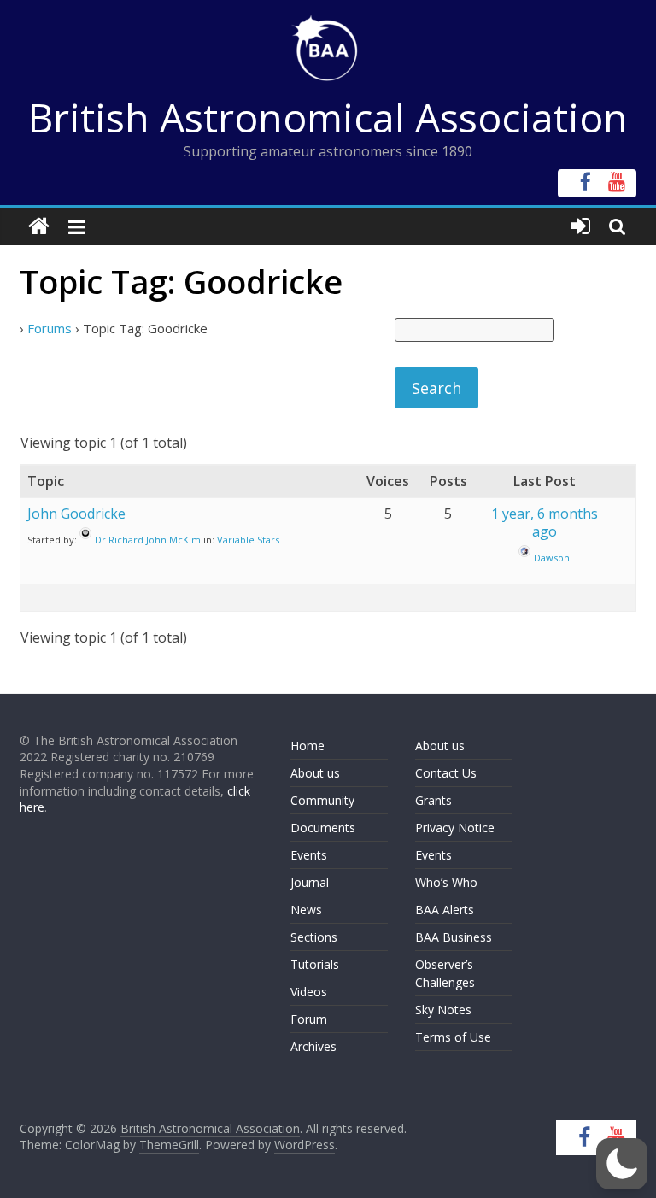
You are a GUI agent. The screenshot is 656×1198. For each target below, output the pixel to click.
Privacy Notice (455, 827)
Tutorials (314, 964)
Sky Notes (443, 1009)
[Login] (580, 226)
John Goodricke (76, 513)
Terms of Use (453, 1037)
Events (308, 855)
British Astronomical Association (328, 117)
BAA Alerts (444, 909)
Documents (322, 827)
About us (315, 773)
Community (322, 800)
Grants (433, 800)
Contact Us (446, 773)
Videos (308, 992)
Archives (313, 1046)
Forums (49, 328)
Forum (308, 1019)
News (306, 909)
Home (307, 745)
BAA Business (453, 937)
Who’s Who (446, 882)
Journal (309, 882)
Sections (313, 937)
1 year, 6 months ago (544, 522)
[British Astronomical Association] (39, 226)
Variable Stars (248, 539)
